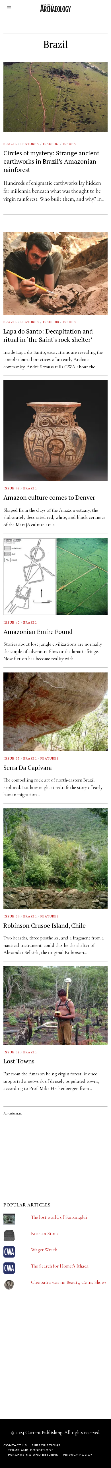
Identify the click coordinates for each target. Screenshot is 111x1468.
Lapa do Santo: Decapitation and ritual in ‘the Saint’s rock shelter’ (48, 335)
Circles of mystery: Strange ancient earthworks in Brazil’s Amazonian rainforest (51, 161)
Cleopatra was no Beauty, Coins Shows (68, 1282)
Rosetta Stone (45, 1233)
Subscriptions (46, 1445)
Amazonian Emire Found (38, 631)
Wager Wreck (44, 1250)
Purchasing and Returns (33, 1454)
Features (29, 144)
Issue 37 (11, 758)
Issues (69, 144)
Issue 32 (11, 1052)
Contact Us (15, 1445)
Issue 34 (11, 916)
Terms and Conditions (31, 1450)
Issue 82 (51, 144)
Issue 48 (11, 488)
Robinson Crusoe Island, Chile (44, 925)
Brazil (10, 144)
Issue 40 (11, 622)
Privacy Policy (77, 1454)
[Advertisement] (46, 1358)
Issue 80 (51, 322)
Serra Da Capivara (27, 767)
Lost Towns (18, 1061)
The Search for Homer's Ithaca (60, 1266)
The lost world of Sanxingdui (59, 1217)
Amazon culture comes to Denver (49, 497)
